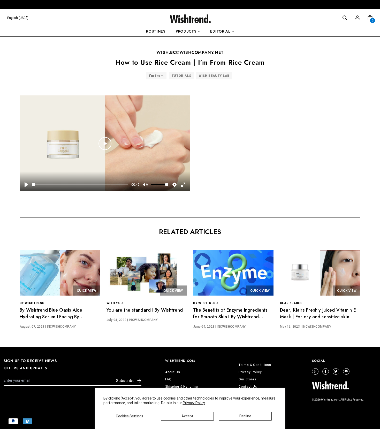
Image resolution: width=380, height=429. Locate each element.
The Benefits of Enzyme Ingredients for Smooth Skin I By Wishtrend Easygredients (230, 317)
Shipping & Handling (181, 386)
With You (115, 303)
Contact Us (248, 386)
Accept (187, 416)
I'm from (156, 76)
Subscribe (125, 381)
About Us (172, 372)
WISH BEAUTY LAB (214, 76)
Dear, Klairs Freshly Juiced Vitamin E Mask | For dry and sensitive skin (318, 313)
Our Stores (247, 379)
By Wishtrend (32, 303)
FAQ (168, 379)
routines (155, 31)
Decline (245, 416)
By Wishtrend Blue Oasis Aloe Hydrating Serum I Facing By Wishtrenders (51, 317)
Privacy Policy (194, 403)
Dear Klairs (290, 303)
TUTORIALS (181, 76)
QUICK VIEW (86, 290)
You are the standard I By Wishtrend (145, 310)
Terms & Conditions (255, 365)
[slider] (80, 184)
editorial (220, 31)
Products (186, 31)
